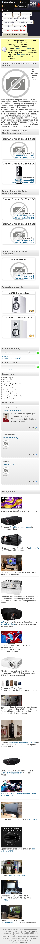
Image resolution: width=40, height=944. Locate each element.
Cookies (32, 936)
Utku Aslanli (9, 464)
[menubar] (20, 6)
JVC (3, 622)
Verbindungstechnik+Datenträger (13, 396)
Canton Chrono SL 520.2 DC (19, 224)
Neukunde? (5, 356)
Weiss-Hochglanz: (24, 155)
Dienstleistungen (25, 22)
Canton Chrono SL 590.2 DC (19, 139)
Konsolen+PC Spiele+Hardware (13, 388)
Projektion (24, 18)
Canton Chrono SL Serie (15, 34)
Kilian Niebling (10, 437)
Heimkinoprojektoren (9, 922)
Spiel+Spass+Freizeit (9, 390)
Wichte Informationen (23, 49)
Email (31, 428)
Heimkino (7, 18)
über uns (7, 14)
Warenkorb (19, 26)
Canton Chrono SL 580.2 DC (19, 163)
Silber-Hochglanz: (25, 276)
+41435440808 (32, 931)
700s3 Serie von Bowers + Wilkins (22, 743)
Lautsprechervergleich (16, 875)
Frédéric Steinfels (12, 411)
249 (31, 336)
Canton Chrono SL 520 (19, 317)
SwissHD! (32, 820)
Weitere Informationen (20, 942)
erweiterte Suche (7, 370)
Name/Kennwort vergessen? (11, 358)
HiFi (16, 18)
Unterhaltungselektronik (10, 392)
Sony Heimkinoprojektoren (20, 527)
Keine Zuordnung (8, 398)
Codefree (7, 26)
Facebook (5, 936)
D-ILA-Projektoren (8, 624)
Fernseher (26, 14)
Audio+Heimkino (8, 380)
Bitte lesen (21, 55)
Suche (16, 14)
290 (31, 311)
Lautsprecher (9, 22)
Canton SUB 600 (19, 259)
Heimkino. (5, 900)
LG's (17, 648)
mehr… (24, 422)
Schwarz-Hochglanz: (24, 158)
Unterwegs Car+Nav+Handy (11, 394)
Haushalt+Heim (8, 386)
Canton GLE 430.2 (19, 292)
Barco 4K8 (34, 548)
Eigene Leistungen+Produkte (12, 384)
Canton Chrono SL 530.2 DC (19, 199)
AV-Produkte (7, 382)
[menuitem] (9, 2)
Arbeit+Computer (8, 378)
